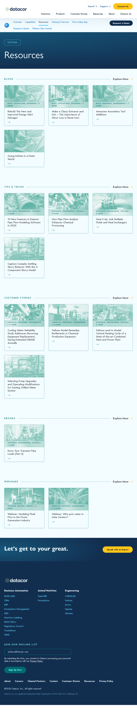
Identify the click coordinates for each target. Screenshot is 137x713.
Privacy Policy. (36, 661)
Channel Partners (36, 689)
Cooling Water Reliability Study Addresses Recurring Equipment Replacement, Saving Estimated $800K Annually (23, 337)
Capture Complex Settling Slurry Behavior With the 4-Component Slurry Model (23, 267)
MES (6, 613)
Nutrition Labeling (13, 617)
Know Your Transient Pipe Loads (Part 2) (22, 452)
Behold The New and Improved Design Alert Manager (20, 115)
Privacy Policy (106, 689)
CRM (6, 600)
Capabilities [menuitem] (30, 22)
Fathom (68, 600)
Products (60, 14)
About (112, 14)
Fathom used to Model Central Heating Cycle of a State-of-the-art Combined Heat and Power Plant (111, 335)
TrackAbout (10, 630)
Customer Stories (79, 14)
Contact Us (122, 6)
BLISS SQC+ (10, 621)
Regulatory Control (13, 626)
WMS (6, 634)
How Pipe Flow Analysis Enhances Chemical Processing (65, 222)
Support (104, 6)
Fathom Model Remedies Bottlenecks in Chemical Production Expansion (65, 333)
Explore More (121, 79)
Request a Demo (121, 23)
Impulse (68, 609)
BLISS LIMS (9, 596)
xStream (69, 613)
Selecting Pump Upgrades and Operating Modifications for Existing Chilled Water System (24, 386)
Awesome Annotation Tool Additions (110, 113)
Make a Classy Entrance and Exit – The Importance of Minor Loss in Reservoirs (67, 115)
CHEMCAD (70, 596)
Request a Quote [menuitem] (21, 28)
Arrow (68, 604)
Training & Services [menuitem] (60, 22)
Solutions (45, 14)
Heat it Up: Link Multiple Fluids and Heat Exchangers (111, 221)
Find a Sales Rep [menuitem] (79, 22)
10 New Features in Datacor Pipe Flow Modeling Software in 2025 (24, 222)
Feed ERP (42, 596)
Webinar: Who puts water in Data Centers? (67, 516)
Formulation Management (16, 609)
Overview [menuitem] (17, 22)
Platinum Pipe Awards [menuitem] (42, 28)
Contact (54, 689)
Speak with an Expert (117, 549)
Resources (98, 14)
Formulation (44, 600)
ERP (6, 604)
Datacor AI (126, 14)
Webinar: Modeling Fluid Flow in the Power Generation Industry (21, 517)
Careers (19, 689)
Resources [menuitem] (43, 22)
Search (91, 6)
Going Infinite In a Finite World (21, 157)
